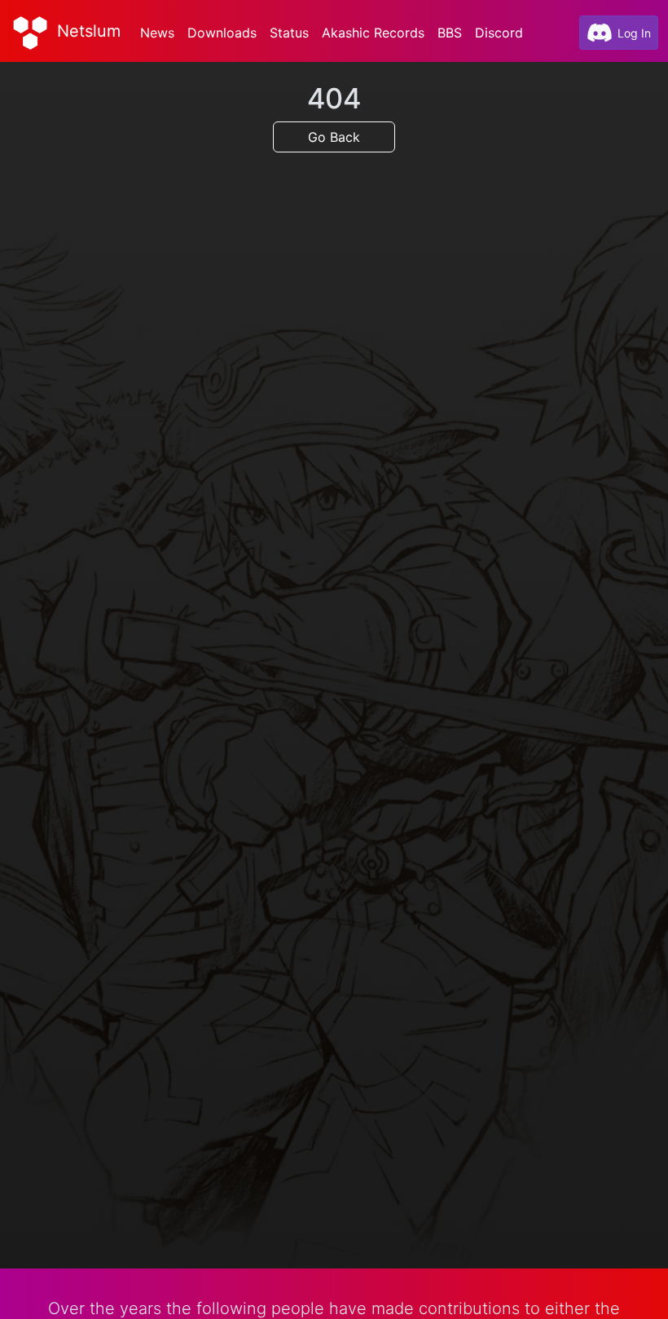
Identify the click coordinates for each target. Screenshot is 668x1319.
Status (289, 32)
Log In (634, 33)
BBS (449, 32)
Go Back (334, 137)
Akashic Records (373, 32)
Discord (499, 32)
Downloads (222, 32)
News (157, 32)
